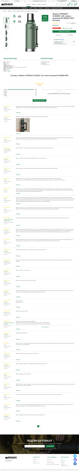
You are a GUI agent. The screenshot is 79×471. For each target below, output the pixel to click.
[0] (75, 4)
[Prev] (6, 16)
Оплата (35, 461)
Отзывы (39, 4)
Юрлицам (34, 4)
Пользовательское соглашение (53, 464)
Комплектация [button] (70, 35)
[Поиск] (57, 4)
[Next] (6, 49)
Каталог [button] (28, 4)
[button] (62, 1)
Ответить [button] (18, 112)
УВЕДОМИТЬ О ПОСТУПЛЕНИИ (64, 31)
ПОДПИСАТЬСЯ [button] (50, 446)
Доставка (35, 459)
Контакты (44, 4)
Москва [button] (62, 39)
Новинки (63, 461)
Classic (8, 69)
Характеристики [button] (58, 35)
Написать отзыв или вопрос (39, 100)
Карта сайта (50, 461)
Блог (62, 459)
